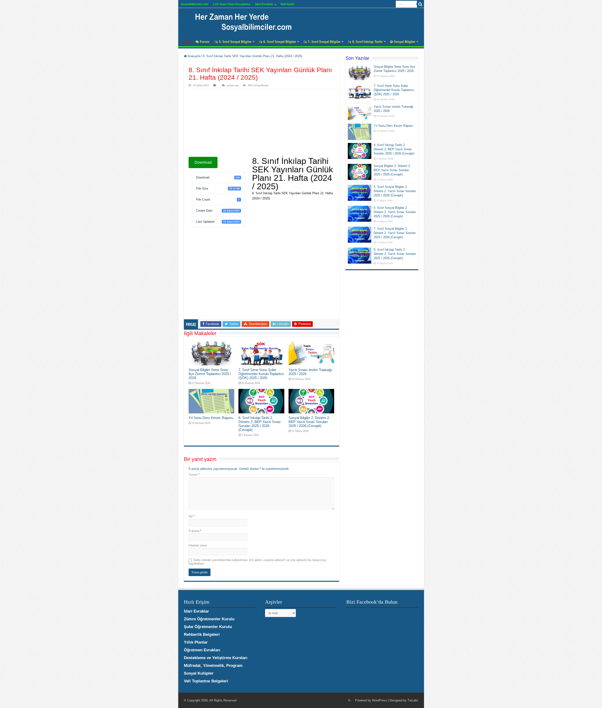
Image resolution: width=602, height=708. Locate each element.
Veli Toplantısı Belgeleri (206, 681)
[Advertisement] (261, 124)
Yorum (194, 474)
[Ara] (420, 4)
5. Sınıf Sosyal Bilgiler (235, 42)
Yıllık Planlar (196, 642)
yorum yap (233, 85)
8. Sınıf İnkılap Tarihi (367, 42)
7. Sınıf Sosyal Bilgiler (324, 42)
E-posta (195, 531)
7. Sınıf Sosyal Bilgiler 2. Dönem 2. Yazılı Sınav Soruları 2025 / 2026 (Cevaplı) (395, 233)
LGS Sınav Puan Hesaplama (231, 4)
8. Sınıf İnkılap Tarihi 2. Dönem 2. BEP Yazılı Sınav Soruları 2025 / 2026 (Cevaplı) (259, 424)
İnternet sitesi (198, 545)
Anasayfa (187, 41)
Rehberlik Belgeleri (202, 634)
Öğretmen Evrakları (202, 650)
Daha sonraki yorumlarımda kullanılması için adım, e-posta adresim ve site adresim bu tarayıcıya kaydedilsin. (257, 561)
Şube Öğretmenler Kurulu (208, 627)
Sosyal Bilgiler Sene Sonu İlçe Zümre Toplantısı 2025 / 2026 (210, 374)
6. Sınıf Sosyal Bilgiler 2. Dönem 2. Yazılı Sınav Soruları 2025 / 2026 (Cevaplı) (395, 212)
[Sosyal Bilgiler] (240, 21)
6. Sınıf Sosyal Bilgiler (279, 42)
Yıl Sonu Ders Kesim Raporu (211, 418)
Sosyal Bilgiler (404, 42)
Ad (191, 516)
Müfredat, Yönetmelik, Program (213, 665)
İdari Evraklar (264, 4)
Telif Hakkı (287, 4)
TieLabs (413, 700)
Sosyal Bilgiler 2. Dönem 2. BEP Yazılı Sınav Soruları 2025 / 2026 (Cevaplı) (309, 422)
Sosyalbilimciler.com (194, 4)
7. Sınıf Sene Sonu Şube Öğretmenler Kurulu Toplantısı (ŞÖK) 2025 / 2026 (261, 374)
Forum (205, 42)
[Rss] (392, 4)
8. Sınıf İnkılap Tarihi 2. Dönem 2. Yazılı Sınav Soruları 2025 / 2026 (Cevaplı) (395, 254)
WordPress (379, 700)
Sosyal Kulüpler (199, 673)
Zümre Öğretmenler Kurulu (209, 619)
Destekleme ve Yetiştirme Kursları (215, 658)
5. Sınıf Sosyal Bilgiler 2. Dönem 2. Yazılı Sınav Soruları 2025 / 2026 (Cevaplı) (395, 191)
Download (203, 162)
